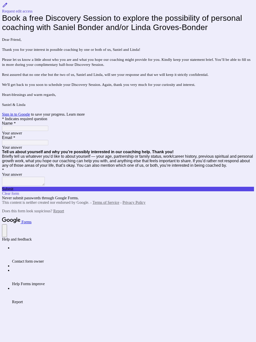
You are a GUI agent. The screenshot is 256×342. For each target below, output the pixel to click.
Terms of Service (105, 202)
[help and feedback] (4, 230)
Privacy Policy (134, 202)
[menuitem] (133, 255)
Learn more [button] (75, 114)
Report (58, 211)
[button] (128, 8)
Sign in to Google (16, 114)
